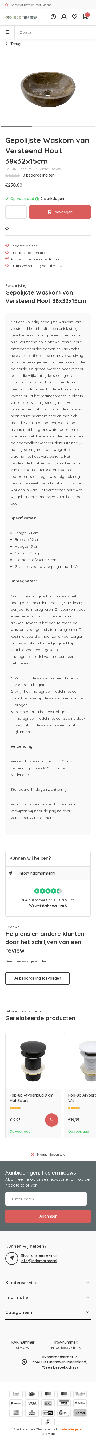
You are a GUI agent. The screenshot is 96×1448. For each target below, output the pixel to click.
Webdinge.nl (72, 1429)
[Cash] (48, 1422)
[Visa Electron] (64, 1404)
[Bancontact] (48, 1404)
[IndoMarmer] (21, 17)
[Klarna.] (80, 1413)
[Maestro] (64, 1394)
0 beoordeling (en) (39, 175)
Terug (15, 43)
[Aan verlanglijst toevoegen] (7, 229)
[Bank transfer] (16, 1394)
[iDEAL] (32, 1394)
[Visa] (32, 1404)
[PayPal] (16, 1404)
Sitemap (48, 1434)
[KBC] (32, 1413)
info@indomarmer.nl (37, 873)
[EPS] (64, 1413)
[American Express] (16, 1413)
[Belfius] (80, 1404)
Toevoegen (63, 212)
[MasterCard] (48, 1394)
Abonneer (48, 1216)
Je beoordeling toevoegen (37, 978)
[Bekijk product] (51, 1120)
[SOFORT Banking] (80, 1394)
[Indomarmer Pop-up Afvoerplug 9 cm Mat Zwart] (33, 1061)
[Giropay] (48, 1413)
